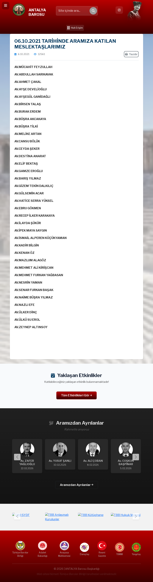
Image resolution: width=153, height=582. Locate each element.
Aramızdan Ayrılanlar (75, 485)
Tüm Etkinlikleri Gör (75, 395)
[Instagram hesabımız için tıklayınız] (119, 10)
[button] (135, 457)
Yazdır (133, 54)
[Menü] (5, 5)
